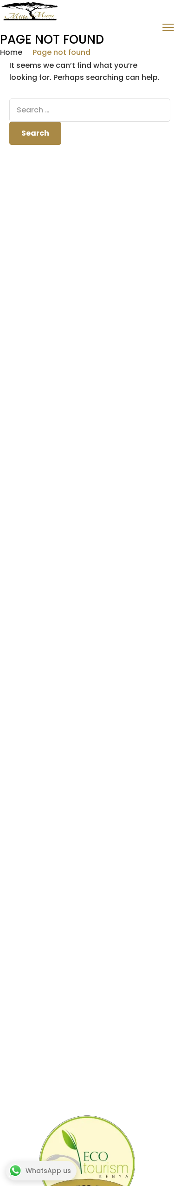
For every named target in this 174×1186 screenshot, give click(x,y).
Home (11, 52)
